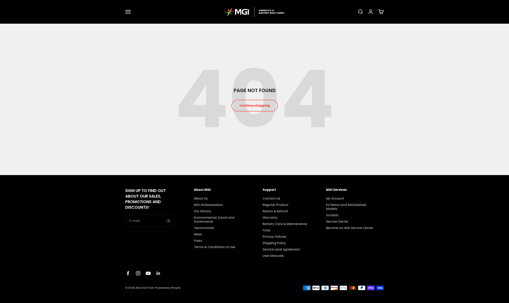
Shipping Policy (274, 243)
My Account (335, 199)
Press (198, 241)
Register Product (275, 205)
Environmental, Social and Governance (214, 220)
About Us (201, 199)
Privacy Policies (274, 237)
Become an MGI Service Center (349, 228)
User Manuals (273, 256)
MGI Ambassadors (208, 205)
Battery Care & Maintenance (285, 224)
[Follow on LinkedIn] (158, 273)
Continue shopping (254, 105)
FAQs (266, 230)
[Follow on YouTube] (148, 273)
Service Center (337, 222)
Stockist (332, 215)
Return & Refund (275, 211)
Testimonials (204, 228)
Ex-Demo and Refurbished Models (346, 207)
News (198, 234)
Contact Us (271, 199)
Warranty (270, 218)
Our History (202, 211)
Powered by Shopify (168, 288)
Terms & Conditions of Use (214, 247)
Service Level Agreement (281, 249)
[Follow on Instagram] (138, 273)
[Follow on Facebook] (128, 273)
